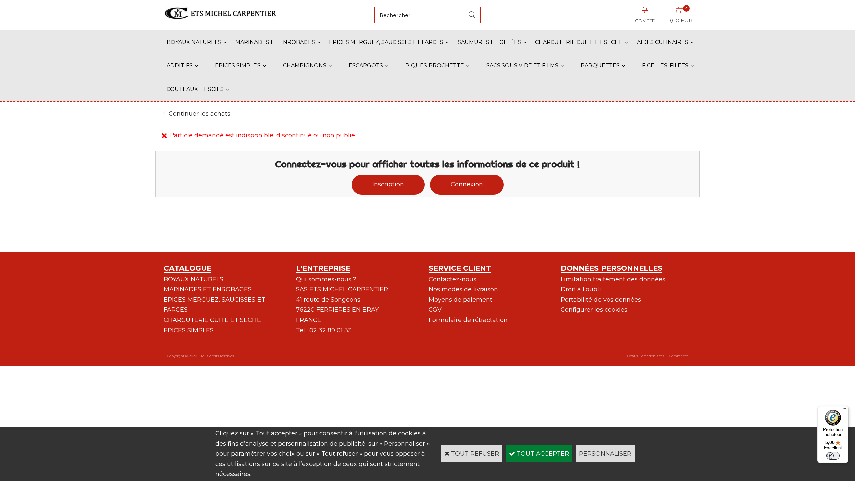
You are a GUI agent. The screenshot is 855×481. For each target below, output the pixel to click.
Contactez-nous (452, 279)
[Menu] (844, 410)
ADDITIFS (180, 65)
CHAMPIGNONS (304, 65)
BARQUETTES (600, 65)
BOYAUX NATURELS (194, 42)
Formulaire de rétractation (468, 320)
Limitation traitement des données (613, 279)
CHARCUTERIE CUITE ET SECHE (579, 42)
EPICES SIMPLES (238, 65)
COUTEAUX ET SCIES (195, 89)
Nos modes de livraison (463, 289)
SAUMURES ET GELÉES (489, 42)
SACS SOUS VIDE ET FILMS (522, 65)
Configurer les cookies (594, 309)
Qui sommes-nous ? (326, 279)
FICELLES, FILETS (665, 65)
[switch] (833, 456)
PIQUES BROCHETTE (434, 65)
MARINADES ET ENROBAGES (275, 42)
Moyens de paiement (460, 299)
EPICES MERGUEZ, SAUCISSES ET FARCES (386, 42)
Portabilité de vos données (601, 299)
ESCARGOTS (366, 65)
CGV (435, 309)
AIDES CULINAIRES (662, 42)
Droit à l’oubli (581, 289)
